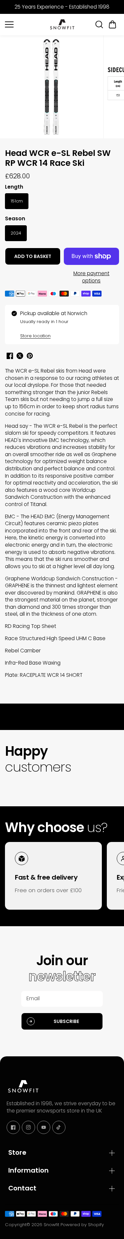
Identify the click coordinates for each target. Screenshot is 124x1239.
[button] (112, 24)
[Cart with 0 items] (112, 24)
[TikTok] (58, 1127)
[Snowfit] (62, 24)
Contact (22, 1188)
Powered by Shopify (82, 1224)
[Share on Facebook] (10, 356)
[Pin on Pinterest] (30, 356)
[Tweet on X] (20, 356)
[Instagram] (28, 1127)
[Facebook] (13, 1127)
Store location (35, 336)
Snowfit (51, 1224)
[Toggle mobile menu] (25, 24)
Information (28, 1170)
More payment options (91, 277)
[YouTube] (43, 1127)
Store (17, 1152)
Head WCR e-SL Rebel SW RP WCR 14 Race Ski (58, 158)
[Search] (99, 24)
